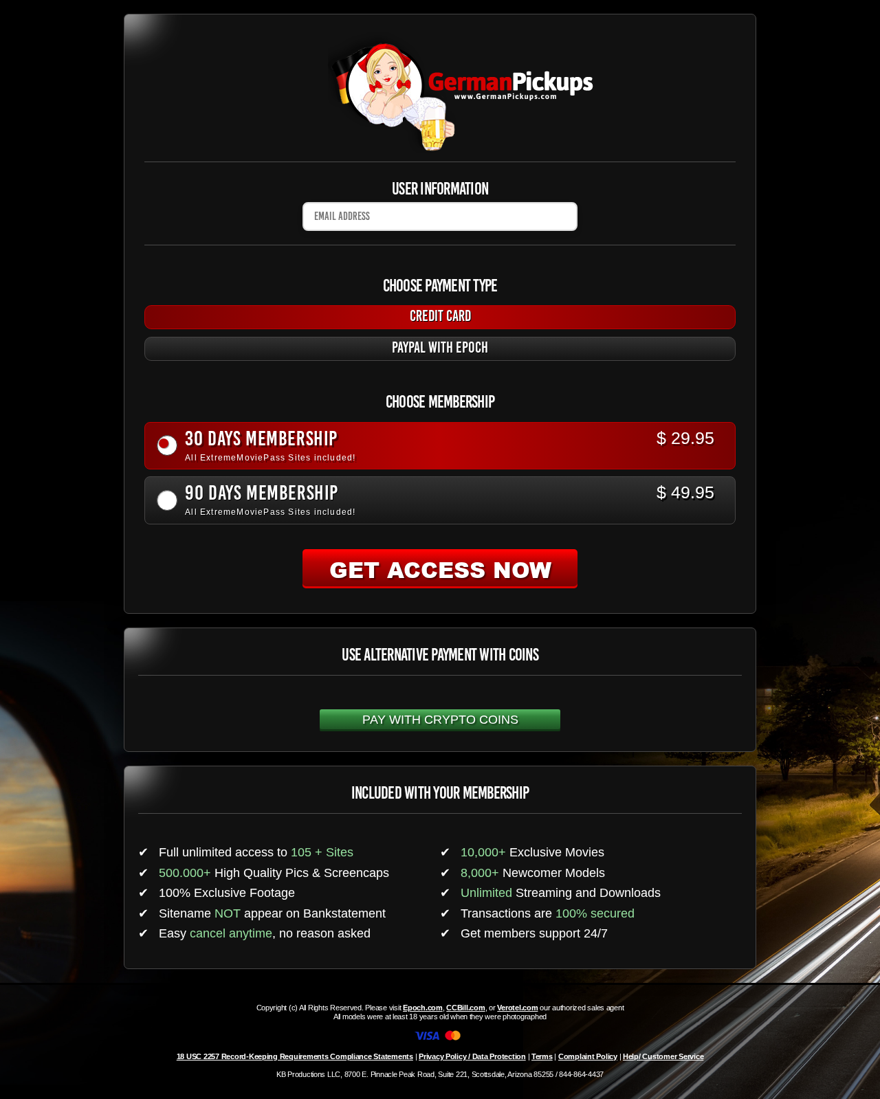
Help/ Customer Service (663, 1056)
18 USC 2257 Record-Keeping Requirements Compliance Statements (295, 1056)
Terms (542, 1056)
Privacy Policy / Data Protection (472, 1056)
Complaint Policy (587, 1056)
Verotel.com (517, 1007)
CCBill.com (465, 1007)
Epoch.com (423, 1007)
